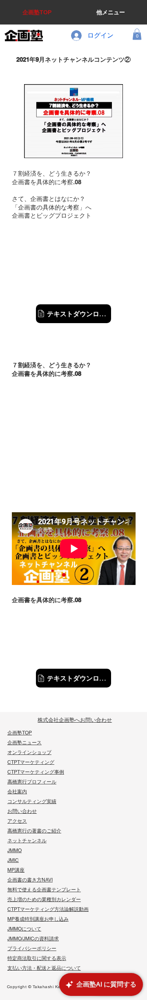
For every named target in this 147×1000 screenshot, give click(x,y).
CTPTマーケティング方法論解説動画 (48, 909)
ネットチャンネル (27, 841)
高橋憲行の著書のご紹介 (34, 831)
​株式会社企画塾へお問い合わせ (75, 720)
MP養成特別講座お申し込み (38, 919)
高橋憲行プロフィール (31, 782)
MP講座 (15, 870)
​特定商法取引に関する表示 (36, 958)
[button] (137, 34)
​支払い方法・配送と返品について (44, 968)
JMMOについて (24, 929)
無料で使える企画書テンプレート (44, 890)
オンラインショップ (29, 752)
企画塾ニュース (24, 743)
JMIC (13, 860)
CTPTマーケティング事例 (35, 772)
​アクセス (17, 821)
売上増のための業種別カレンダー (44, 899)
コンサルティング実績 (31, 801)
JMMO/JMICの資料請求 (33, 939)
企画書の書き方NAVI (30, 880)
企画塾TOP (19, 733)
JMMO (14, 850)
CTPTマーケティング (30, 762)
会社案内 (17, 792)
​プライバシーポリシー (31, 948)
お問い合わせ (22, 811)
